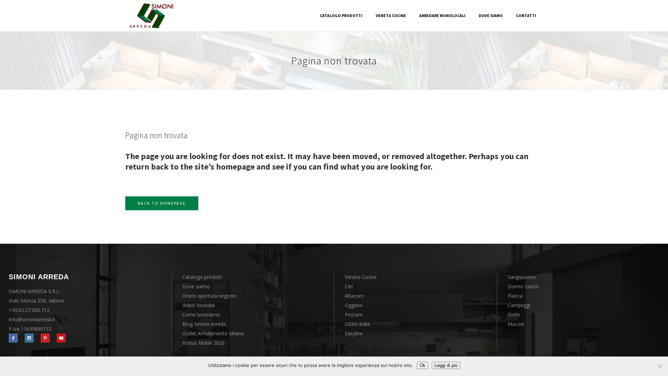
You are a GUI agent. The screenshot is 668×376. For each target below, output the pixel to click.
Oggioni (353, 305)
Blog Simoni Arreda (204, 324)
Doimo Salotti (523, 286)
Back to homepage (162, 203)
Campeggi (519, 305)
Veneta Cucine (361, 277)
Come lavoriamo (201, 314)
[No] (659, 366)
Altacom (354, 295)
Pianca (515, 295)
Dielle (514, 314)
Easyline (354, 333)
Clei (349, 286)
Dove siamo (196, 286)
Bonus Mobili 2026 (203, 342)
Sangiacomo (522, 277)
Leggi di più (446, 365)
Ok (423, 365)
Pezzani (353, 314)
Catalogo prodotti (202, 277)
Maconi (516, 324)
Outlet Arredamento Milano (213, 333)
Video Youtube (198, 305)
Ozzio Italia (357, 324)
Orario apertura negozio (209, 295)
